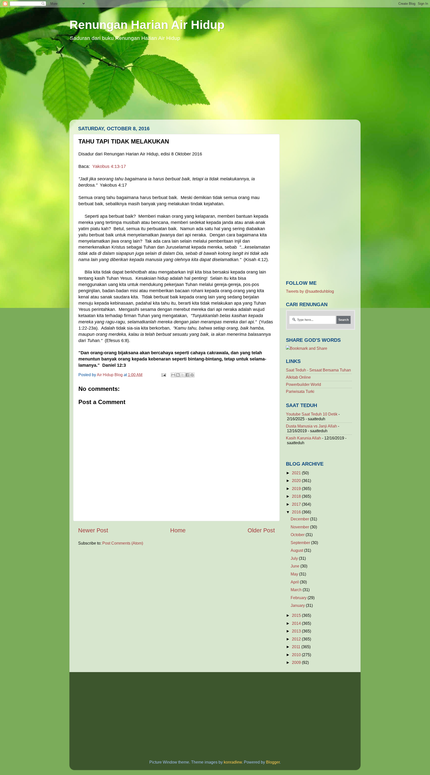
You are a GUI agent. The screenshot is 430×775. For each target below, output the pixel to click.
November (300, 527)
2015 (297, 615)
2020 (297, 480)
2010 (297, 654)
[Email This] (173, 374)
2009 (297, 662)
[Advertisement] (215, 85)
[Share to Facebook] (187, 374)
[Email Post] (163, 374)
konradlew (233, 762)
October (298, 534)
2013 (297, 631)
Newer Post (93, 530)
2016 (297, 512)
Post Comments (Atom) (122, 543)
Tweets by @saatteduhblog (310, 291)
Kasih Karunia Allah (303, 438)
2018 (297, 496)
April (295, 582)
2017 (297, 504)
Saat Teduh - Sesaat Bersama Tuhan (318, 370)
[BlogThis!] (177, 374)
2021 (297, 473)
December (300, 519)
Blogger (273, 762)
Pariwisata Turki (300, 391)
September (301, 542)
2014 (297, 623)
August (297, 550)
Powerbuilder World (303, 384)
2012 (297, 639)
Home (178, 530)
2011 (296, 646)
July (295, 558)
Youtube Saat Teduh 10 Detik (311, 414)
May (295, 574)
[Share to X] (182, 374)
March (297, 589)
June (295, 566)
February (299, 597)
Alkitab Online (298, 377)
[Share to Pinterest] (192, 374)
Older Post (261, 530)
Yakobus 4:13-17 (109, 166)
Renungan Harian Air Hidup (146, 24)
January (298, 605)
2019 (297, 488)
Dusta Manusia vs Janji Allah (311, 426)
